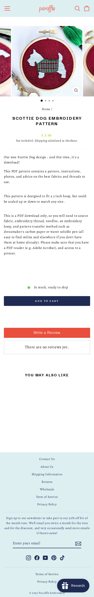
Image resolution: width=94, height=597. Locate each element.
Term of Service (47, 497)
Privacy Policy (47, 504)
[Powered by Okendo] (47, 323)
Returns (47, 482)
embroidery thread (29, 221)
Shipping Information (47, 474)
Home (46, 109)
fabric (8, 221)
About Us (47, 467)
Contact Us (47, 459)
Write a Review (47, 333)
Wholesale (47, 489)
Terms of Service (47, 574)
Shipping (41, 140)
